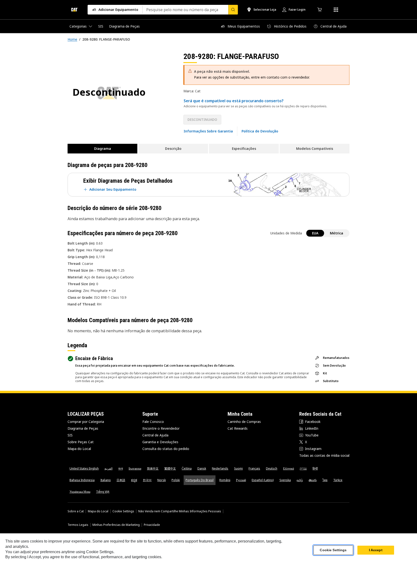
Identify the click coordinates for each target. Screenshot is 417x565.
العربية (108, 468)
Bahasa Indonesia (82, 480)
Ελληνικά (288, 468)
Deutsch (271, 468)
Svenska (285, 480)
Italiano (105, 480)
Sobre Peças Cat (81, 442)
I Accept (375, 550)
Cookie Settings (123, 511)
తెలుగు (313, 480)
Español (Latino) (263, 480)
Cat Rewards (238, 428)
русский (241, 480)
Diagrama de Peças (83, 428)
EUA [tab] (315, 233)
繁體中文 (170, 468)
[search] (233, 9)
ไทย (324, 480)
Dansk (201, 468)
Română (224, 480)
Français (254, 468)
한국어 (147, 480)
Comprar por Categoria (86, 421)
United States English (84, 468)
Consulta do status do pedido (165, 448)
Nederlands (220, 468)
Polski (176, 480)
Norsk (161, 480)
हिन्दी (315, 468)
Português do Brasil (200, 480)
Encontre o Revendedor (161, 428)
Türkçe (337, 480)
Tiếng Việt (102, 492)
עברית (303, 468)
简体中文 (153, 468)
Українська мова (80, 492)
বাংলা (120, 468)
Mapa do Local (79, 448)
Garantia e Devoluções (160, 442)
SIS (70, 435)
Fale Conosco (153, 421)
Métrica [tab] (336, 233)
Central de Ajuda (155, 435)
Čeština (187, 468)
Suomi (238, 468)
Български (135, 468)
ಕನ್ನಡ (134, 480)
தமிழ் (300, 480)
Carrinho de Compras (244, 421)
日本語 (121, 480)
